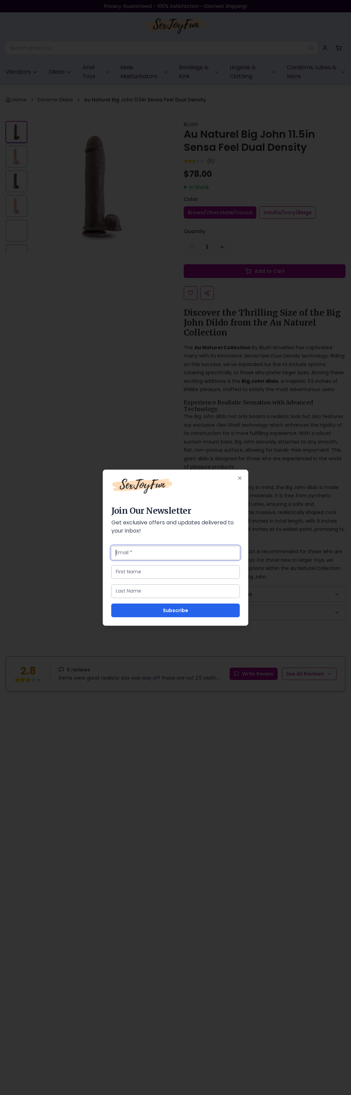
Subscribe (175, 610)
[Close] (240, 478)
